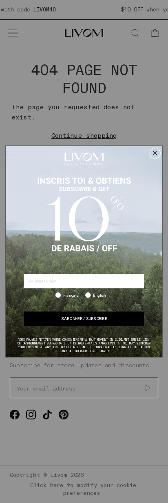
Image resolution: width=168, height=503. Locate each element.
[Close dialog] (155, 153)
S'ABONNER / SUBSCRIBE (84, 318)
